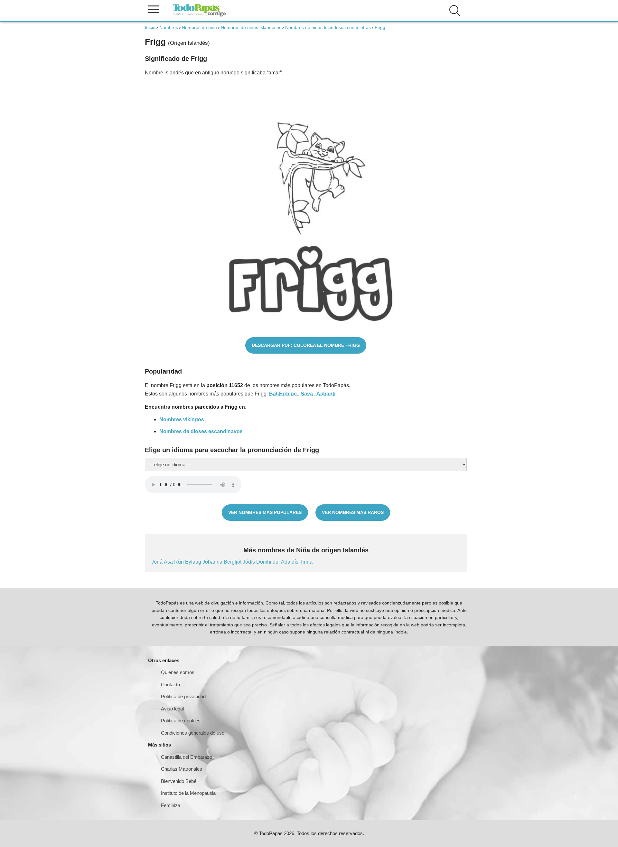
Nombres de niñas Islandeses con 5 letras (328, 27)
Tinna (306, 562)
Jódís (249, 562)
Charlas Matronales (181, 769)
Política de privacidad (183, 696)
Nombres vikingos (181, 419)
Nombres (168, 27)
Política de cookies (181, 720)
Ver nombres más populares (265, 512)
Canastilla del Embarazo (186, 757)
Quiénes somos (177, 672)
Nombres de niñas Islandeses (251, 27)
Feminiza (170, 805)
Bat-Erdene (283, 393)
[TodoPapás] (199, 15)
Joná (157, 562)
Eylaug (193, 562)
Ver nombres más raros (353, 512)
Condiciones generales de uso (192, 733)
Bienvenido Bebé (178, 781)
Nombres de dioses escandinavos (201, 431)
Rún (179, 562)
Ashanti (325, 393)
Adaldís (290, 562)
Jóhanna (213, 562)
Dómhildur (268, 562)
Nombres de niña (199, 27)
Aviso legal (172, 708)
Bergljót (233, 562)
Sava (307, 393)
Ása (169, 562)
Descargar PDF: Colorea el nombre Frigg (306, 345)
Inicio (150, 27)
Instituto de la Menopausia (188, 793)
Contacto (170, 684)
